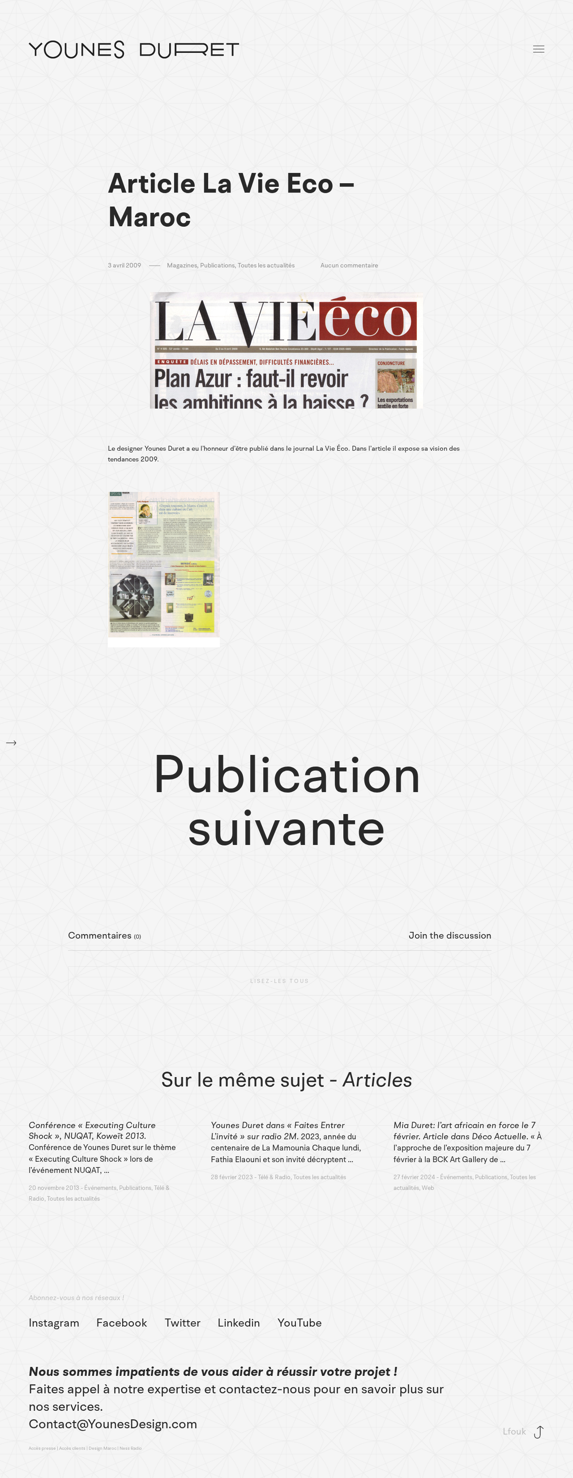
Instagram (54, 1323)
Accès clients (72, 1448)
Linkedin (239, 1323)
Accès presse (42, 1448)
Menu (539, 49)
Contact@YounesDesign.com (113, 1424)
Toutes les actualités (266, 266)
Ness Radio (131, 1448)
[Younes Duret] (134, 49)
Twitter (183, 1323)
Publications (217, 266)
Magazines (182, 266)
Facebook (121, 1323)
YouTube (300, 1323)
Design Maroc (102, 1448)
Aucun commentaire (349, 266)
